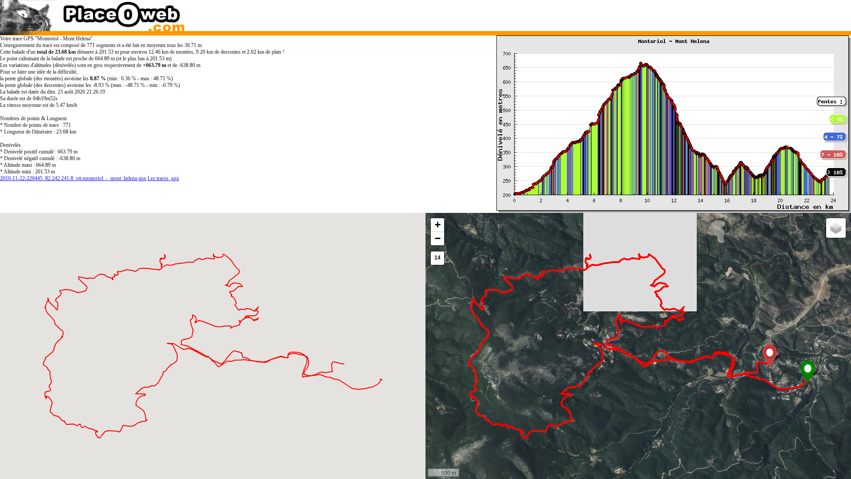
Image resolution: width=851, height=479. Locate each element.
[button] (807, 371)
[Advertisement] (626, 13)
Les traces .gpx (163, 178)
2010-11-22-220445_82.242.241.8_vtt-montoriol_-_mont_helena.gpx (73, 178)
